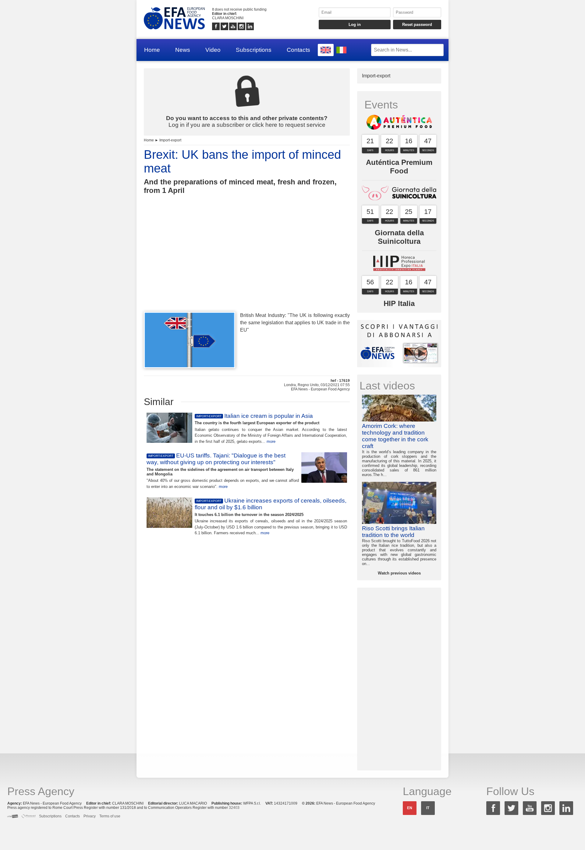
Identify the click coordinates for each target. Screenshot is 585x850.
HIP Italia (399, 303)
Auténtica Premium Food (399, 166)
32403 (234, 808)
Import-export (170, 140)
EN (409, 808)
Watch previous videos (399, 573)
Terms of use (109, 816)
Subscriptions (253, 50)
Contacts (298, 50)
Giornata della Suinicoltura (399, 237)
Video (213, 50)
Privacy (89, 816)
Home (152, 50)
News (182, 50)
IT (427, 808)
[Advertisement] (247, 264)
